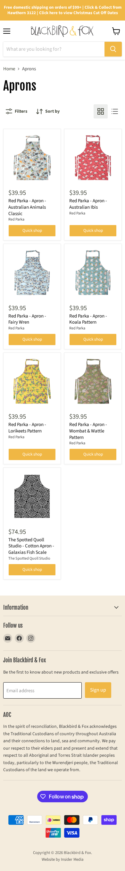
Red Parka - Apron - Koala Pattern (88, 319)
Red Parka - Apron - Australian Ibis (88, 204)
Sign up (98, 689)
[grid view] (101, 111)
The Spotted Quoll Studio (29, 558)
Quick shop (32, 230)
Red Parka (16, 219)
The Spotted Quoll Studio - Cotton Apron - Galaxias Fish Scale (31, 546)
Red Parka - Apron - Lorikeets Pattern (27, 427)
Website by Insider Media (63, 859)
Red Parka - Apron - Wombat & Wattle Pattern (88, 430)
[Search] (113, 49)
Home (9, 69)
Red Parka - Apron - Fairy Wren (27, 319)
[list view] (115, 111)
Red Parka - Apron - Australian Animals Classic (27, 207)
